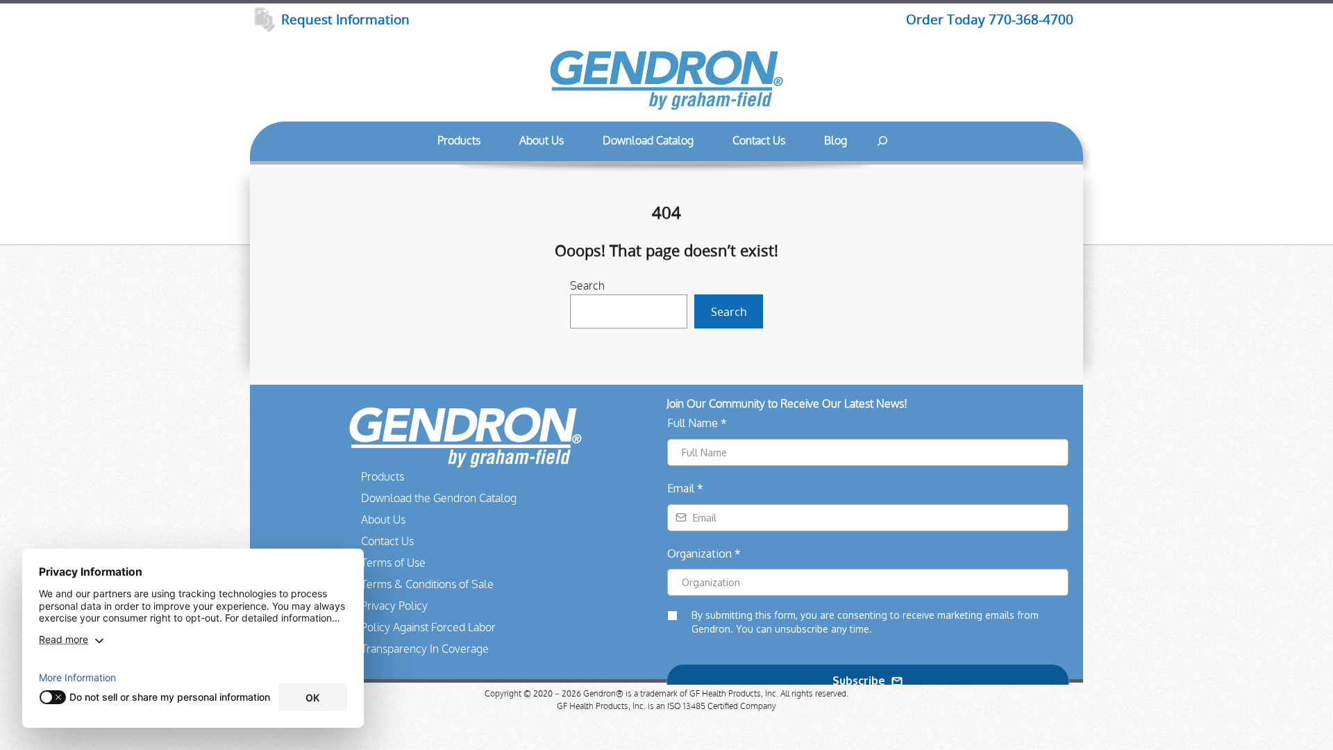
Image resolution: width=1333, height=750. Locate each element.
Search (587, 286)
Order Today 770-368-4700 (989, 19)
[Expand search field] (882, 141)
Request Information (345, 19)
